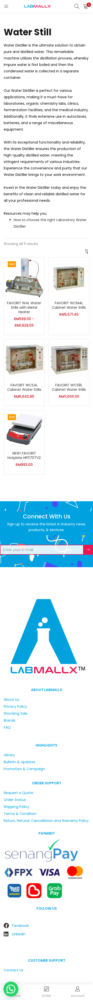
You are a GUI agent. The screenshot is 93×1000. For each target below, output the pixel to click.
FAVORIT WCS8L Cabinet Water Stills (69, 387)
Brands (9, 720)
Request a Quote (18, 792)
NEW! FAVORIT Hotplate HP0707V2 (24, 455)
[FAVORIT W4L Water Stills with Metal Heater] (24, 277)
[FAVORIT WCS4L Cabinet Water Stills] (24, 359)
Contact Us (13, 970)
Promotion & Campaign (24, 768)
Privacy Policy (15, 706)
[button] (85, 6)
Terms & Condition (20, 813)
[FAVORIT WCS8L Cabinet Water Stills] (69, 359)
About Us (11, 699)
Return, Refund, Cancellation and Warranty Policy (46, 820)
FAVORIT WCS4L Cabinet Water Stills (24, 387)
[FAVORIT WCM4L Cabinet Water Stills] (69, 277)
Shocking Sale (16, 713)
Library (9, 754)
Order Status (15, 799)
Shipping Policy (16, 806)
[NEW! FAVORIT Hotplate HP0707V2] (24, 428)
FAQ (7, 727)
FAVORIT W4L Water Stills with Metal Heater (24, 307)
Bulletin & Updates (19, 761)
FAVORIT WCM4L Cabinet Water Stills (69, 305)
